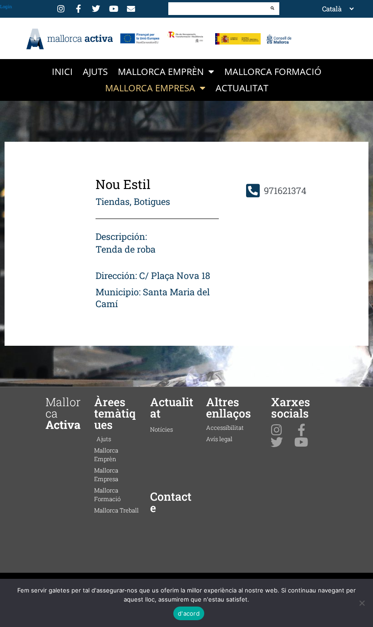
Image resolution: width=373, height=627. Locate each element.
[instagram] (62, 9)
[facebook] (80, 9)
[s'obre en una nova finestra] (139, 38)
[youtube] (115, 9)
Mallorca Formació (273, 71)
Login (6, 7)
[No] (361, 602)
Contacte (171, 502)
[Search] (272, 8)
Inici (62, 71)
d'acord (189, 613)
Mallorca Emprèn (161, 71)
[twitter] (97, 9)
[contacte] (132, 9)
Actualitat (242, 88)
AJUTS (95, 71)
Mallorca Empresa (150, 88)
